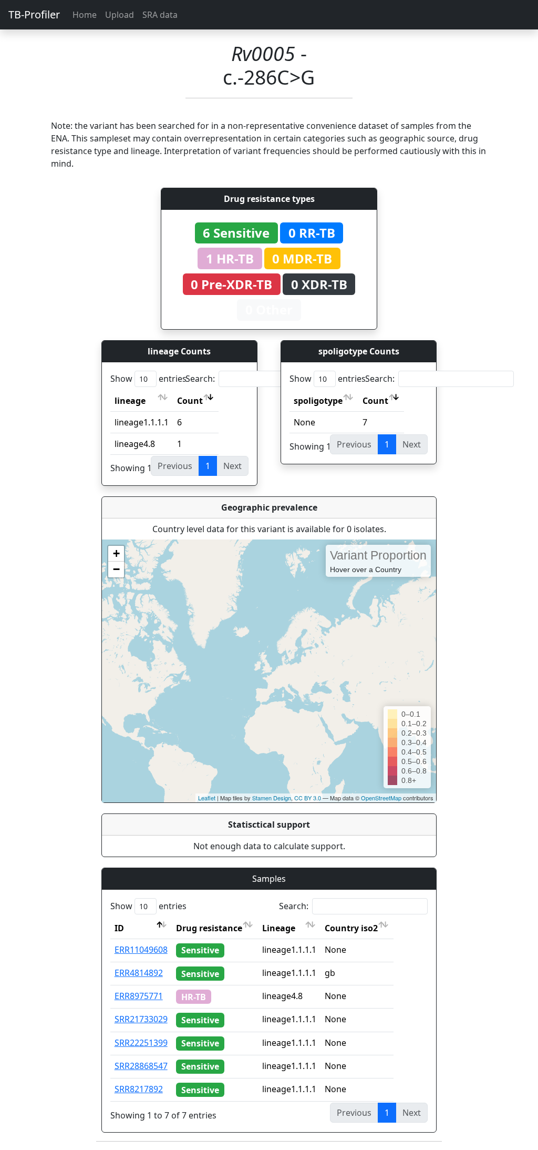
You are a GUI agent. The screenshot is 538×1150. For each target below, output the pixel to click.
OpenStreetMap (381, 797)
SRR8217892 (139, 1089)
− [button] (116, 569)
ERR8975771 (139, 996)
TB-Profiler (34, 14)
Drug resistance (209, 928)
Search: (200, 378)
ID (119, 928)
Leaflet (206, 797)
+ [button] (116, 553)
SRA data (160, 15)
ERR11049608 (141, 949)
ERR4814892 (139, 973)
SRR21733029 (141, 1019)
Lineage (278, 928)
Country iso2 (351, 928)
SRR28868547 (141, 1066)
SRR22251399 (141, 1043)
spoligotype (318, 400)
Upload (119, 15)
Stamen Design (271, 797)
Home (85, 15)
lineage (130, 400)
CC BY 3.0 (307, 797)
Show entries (148, 378)
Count (190, 400)
